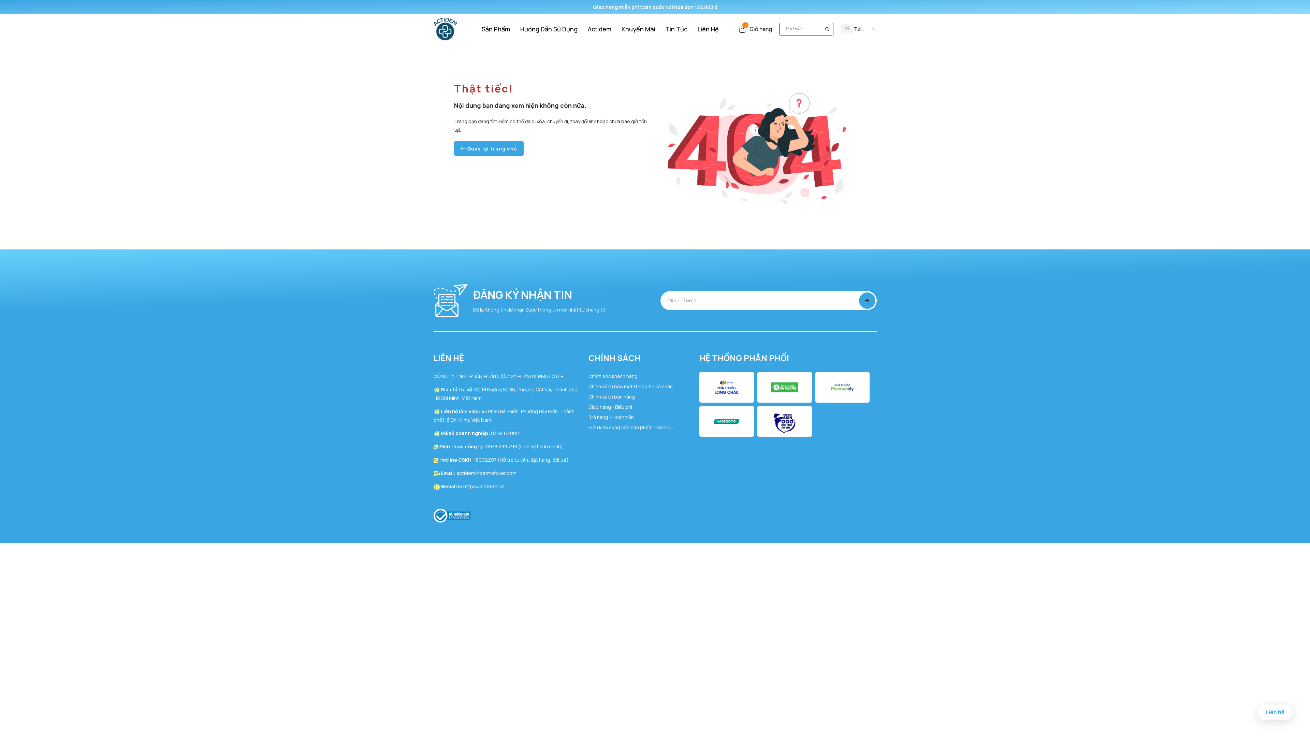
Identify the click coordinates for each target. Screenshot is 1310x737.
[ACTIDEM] (445, 28)
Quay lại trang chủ (491, 148)
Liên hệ (1275, 712)
